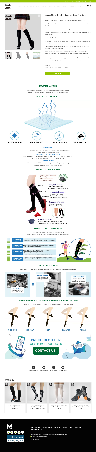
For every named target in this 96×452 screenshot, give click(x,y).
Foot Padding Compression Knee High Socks (15, 407)
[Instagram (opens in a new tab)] (90, 6)
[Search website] (84, 6)
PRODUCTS (60, 67)
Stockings (65, 67)
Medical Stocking (64, 405)
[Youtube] (15, 432)
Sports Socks (86, 405)
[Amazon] (22, 432)
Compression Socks (53, 67)
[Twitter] (12, 432)
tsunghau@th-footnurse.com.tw (74, 1)
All (47, 67)
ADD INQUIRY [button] (57, 73)
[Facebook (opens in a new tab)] (88, 6)
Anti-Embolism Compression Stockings (59, 407)
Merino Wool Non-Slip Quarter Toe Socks (81, 407)
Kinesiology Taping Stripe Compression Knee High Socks (37, 407)
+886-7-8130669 (87, 1)
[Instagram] (19, 432)
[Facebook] (8, 432)
